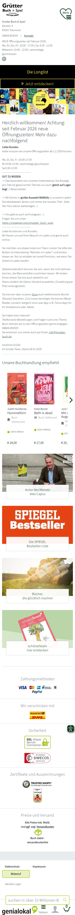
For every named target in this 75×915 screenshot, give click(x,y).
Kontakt (28, 36)
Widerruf (16, 874)
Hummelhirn (16, 412)
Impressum (39, 866)
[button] (43, 910)
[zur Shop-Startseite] (12, 9)
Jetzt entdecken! (39, 83)
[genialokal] (20, 910)
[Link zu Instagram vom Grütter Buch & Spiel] (4, 59)
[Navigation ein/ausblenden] (55, 909)
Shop (35, 294)
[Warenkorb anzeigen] (67, 911)
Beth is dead (43, 412)
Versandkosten (45, 827)
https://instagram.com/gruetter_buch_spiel (27, 223)
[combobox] (33, 900)
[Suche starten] (65, 900)
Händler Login (13, 884)
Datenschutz (12, 866)
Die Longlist (37, 72)
